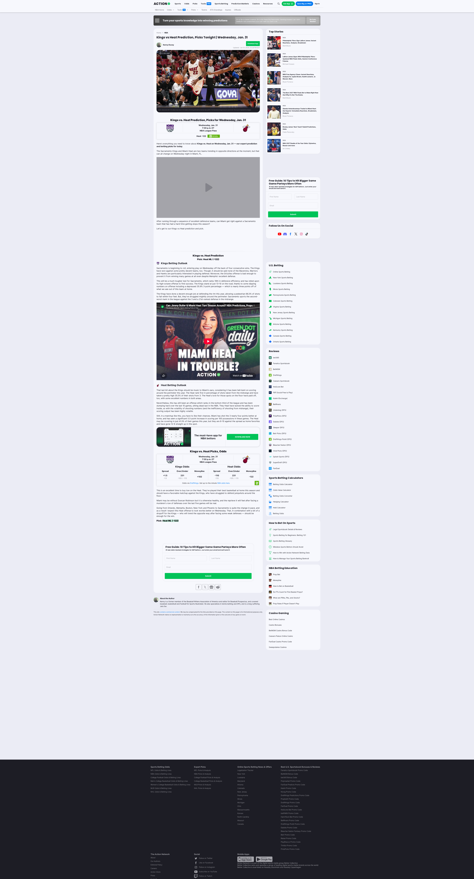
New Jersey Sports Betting (284, 312)
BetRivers (277, 404)
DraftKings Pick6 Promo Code (293, 824)
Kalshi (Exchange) (280, 398)
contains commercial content (170, 612)
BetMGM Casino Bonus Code (280, 630)
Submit (208, 576)
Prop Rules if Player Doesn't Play (286, 604)
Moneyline (277, 580)
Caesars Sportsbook (281, 381)
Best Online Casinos (277, 619)
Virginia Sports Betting (282, 307)
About (153, 858)
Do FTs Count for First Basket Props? (288, 592)
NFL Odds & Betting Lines (161, 770)
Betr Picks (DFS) (279, 433)
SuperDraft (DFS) (280, 462)
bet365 (276, 358)
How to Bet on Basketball (283, 586)
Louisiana (241, 777)
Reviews (274, 351)
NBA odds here (223, 483)
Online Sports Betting (281, 272)
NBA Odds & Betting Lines (161, 774)
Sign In (317, 4)
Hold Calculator (279, 508)
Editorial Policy (156, 865)
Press (153, 875)
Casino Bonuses (275, 625)
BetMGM (276, 369)
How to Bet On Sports (282, 522)
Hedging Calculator (281, 502)
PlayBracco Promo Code (290, 842)
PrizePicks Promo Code (290, 849)
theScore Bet (278, 387)
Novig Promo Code (288, 792)
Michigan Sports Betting (282, 318)
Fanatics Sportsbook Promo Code (294, 770)
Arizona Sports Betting (282, 324)
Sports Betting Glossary (282, 541)
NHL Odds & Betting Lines (161, 792)
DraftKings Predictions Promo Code (295, 795)
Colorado (241, 788)
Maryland (241, 781)
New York (241, 774)
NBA (166, 33)
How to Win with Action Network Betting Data (291, 553)
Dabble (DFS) (278, 422)
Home (159, 33)
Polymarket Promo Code (290, 781)
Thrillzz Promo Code (289, 845)
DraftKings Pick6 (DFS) (282, 439)
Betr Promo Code (288, 835)
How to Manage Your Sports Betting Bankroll (291, 558)
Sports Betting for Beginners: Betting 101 (289, 535)
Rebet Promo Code (288, 838)
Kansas (240, 813)
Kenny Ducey (168, 45)
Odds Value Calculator (282, 490)
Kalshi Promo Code (288, 788)
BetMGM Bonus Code (289, 774)
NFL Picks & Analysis (202, 770)
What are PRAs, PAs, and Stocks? (286, 598)
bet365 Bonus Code (289, 777)
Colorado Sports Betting (282, 301)
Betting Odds (278, 513)
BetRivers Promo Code (290, 820)
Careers (154, 868)
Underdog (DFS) (279, 410)
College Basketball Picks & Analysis (208, 781)
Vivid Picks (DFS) (280, 451)
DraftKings (194, 483)
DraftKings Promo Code (290, 802)
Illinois (239, 799)
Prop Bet (276, 574)
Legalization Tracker (245, 770)
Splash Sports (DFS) (281, 457)
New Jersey (242, 792)
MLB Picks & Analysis (202, 785)
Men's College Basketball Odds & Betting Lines (169, 781)
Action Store (155, 872)
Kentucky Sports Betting (283, 330)
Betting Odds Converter (282, 496)
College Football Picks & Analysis (207, 777)
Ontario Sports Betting (282, 342)
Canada (240, 824)
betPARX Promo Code (289, 813)
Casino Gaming (279, 613)
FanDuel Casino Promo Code (280, 642)
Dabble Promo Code (289, 828)
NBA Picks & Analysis (202, 774)
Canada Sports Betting (282, 336)
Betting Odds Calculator (282, 484)
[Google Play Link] (264, 859)
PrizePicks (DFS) (279, 416)
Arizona (240, 785)
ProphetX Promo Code (290, 799)
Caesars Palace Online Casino (281, 636)
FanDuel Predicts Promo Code (293, 785)
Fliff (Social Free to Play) (283, 392)
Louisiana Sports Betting (283, 283)
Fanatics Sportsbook (281, 363)
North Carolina (243, 817)
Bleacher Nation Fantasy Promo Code (296, 831)
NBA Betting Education (283, 568)
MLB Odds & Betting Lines (161, 788)
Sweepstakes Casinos (277, 647)
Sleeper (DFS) (278, 427)
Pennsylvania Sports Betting (284, 295)
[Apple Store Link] (245, 859)
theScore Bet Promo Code (291, 810)
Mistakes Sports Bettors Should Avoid (288, 547)
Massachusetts (243, 810)
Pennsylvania (242, 795)
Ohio (239, 806)
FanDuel (276, 468)
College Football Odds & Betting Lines (166, 777)
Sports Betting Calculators (286, 477)
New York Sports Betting (283, 277)
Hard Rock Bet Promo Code (292, 817)
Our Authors (155, 861)
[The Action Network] (162, 4)
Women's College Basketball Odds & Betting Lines (170, 785)
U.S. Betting (276, 265)
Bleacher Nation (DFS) (282, 445)
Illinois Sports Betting (281, 289)
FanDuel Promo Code (289, 806)
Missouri (240, 820)
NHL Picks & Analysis (202, 788)
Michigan (241, 802)
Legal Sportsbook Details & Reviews (287, 529)
